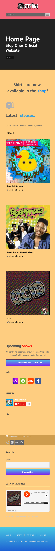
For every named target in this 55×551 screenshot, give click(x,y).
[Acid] (9, 318)
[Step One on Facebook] (38, 384)
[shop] (41, 90)
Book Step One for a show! (30, 363)
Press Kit (42, 535)
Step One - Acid (32, 516)
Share (10, 57)
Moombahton (16, 189)
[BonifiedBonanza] (15, 186)
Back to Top (46, 9)
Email (8, 459)
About (8, 535)
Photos (19, 535)
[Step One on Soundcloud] (31, 384)
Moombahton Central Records (16, 516)
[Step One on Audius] (15, 384)
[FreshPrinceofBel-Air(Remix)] (21, 252)
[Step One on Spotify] (23, 384)
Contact (30, 535)
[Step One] (28, 6)
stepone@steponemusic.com (20, 436)
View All (10, 133)
